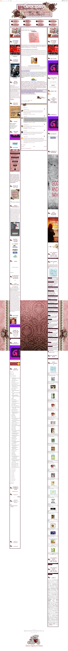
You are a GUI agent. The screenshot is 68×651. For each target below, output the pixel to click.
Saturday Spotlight (50, 611)
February (13, 479)
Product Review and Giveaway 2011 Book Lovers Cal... (15, 460)
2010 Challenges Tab (55, 579)
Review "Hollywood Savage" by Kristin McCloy (15, 456)
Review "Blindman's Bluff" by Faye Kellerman (15, 442)
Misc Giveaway (50, 605)
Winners (50, 624)
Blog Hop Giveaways (51, 586)
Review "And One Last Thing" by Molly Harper (15, 431)
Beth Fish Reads (55, 443)
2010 (11, 374)
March (13, 477)
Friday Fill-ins (51, 595)
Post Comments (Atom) (28, 148)
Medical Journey (55, 603)
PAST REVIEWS (12, 128)
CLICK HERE (15, 78)
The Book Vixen (53, 528)
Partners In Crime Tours (55, 607)
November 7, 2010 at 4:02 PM (28, 134)
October (13, 468)
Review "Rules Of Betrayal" (15, 405)
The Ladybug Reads (52, 306)
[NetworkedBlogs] (53, 136)
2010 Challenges (49, 579)
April (12, 476)
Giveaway (50, 599)
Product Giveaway (51, 608)
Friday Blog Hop (55, 594)
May (12, 475)
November (13, 376)
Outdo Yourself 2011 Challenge (15, 425)
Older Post (45, 146)
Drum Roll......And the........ (15, 449)
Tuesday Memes (13, 404)
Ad (48, 585)
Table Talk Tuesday (54, 616)
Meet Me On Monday (51, 604)
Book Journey (50, 318)
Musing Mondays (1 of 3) (14, 464)
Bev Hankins (25, 124)
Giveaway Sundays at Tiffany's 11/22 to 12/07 (15, 408)
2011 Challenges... (14, 450)
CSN (56, 591)
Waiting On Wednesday (52, 620)
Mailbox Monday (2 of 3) (14, 465)
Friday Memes (13, 415)
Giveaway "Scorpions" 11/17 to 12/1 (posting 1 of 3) (15, 419)
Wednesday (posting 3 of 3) (15, 422)
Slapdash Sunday (27, 101)
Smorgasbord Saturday (54, 613)
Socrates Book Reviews (54, 281)
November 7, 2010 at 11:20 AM (29, 122)
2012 (11, 371)
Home (34, 146)
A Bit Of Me (13, 414)
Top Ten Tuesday (36, 74)
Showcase (53, 612)
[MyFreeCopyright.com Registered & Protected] (34, 630)
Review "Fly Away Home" (14, 463)
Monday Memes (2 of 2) (14, 387)
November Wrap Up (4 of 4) (15, 382)
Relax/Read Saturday (51, 609)
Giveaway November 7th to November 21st (15, 445)
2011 (11, 373)
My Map (49, 486)
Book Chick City (53, 424)
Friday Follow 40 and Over (52, 596)
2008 (11, 483)
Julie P (25, 130)
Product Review (56, 608)
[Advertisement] (14, 523)
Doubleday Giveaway (50, 592)
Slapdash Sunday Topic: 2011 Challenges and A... (15, 412)
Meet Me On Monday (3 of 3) (15, 467)
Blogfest (56, 586)
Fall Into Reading (54, 593)
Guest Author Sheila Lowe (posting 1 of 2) (15, 401)
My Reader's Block (55, 381)
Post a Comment (23, 144)
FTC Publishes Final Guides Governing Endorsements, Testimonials (14, 288)
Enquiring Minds (13, 437)
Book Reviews (54, 588)
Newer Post (22, 146)
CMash (25, 116)
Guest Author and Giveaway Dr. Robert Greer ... (15, 378)
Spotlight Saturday (50, 614)
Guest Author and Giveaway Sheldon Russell (15, 436)
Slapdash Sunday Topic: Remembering (14, 448)
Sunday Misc (54, 614)
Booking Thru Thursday (52, 589)
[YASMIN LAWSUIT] (34, 649)
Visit (12, 272)
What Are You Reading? (52, 622)
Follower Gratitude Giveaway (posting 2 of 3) (15, 421)
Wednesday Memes (55, 621)
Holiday (12, 398)
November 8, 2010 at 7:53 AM (28, 142)
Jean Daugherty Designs (16, 360)
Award (57, 585)
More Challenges (13, 399)
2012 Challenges (54, 583)
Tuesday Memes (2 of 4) (14, 380)
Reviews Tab (50, 610)
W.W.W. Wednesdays (14, 438)
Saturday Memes (54, 610)
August (13, 471)
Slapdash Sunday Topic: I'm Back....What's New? (15, 433)
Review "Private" (13, 389)
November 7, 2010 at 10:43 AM (29, 114)
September (13, 470)
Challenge (56, 590)
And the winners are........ (14, 410)
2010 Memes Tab (51, 580)
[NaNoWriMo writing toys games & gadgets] (53, 278)
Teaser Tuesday (50, 617)
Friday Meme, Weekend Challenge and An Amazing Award (15, 396)
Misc (56, 604)
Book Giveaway (53, 587)
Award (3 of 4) (13, 381)
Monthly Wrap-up (51, 606)
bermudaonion (26, 109)
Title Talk (53, 618)
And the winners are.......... (14, 384)
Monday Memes (13, 429)
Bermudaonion (56, 552)
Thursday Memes (13, 416)
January (13, 480)
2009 (11, 482)
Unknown (25, 136)
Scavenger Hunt (49, 612)
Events (49, 593)
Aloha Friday (52, 585)
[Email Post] (31, 100)
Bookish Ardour (53, 451)
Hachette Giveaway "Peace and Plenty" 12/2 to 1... (15, 386)
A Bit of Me (54, 584)
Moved (11, 504)
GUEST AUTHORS (12, 124)
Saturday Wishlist (55, 611)
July (12, 472)
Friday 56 (49, 594)
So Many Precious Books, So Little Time (52, 335)
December (13, 375)
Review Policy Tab (56, 609)
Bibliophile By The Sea (51, 326)
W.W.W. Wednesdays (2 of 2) (15, 403)
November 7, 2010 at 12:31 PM (29, 128)
